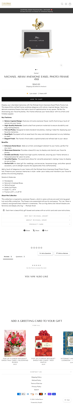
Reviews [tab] (6, 256)
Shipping (29, 86)
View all (36, 325)
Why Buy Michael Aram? (36, 216)
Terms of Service (36, 383)
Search (36, 390)
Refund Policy (36, 380)
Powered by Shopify (36, 402)
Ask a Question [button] (46, 253)
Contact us (36, 372)
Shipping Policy (36, 377)
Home (36, 73)
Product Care (36, 224)
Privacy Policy (36, 386)
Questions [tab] (19, 256)
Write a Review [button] (63, 253)
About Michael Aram (36, 220)
